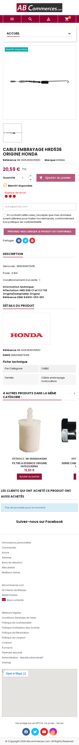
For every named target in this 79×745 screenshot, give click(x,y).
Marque (50, 160)
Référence (9, 160)
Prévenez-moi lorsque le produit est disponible (39, 231)
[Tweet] (25, 240)
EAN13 (6, 355)
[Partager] (19, 240)
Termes (60, 723)
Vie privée (49, 723)
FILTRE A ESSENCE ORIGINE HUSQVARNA (29, 464)
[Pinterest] (32, 240)
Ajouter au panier (55, 177)
